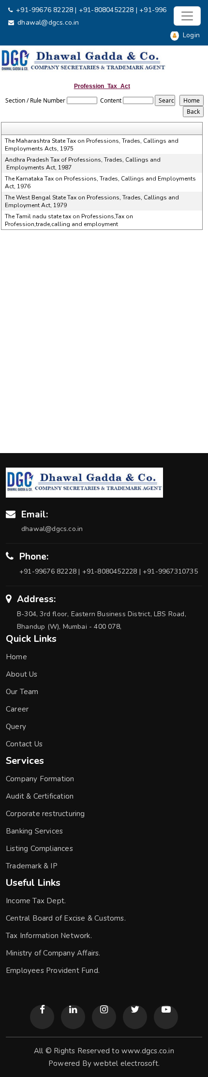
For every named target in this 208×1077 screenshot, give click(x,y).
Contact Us (24, 744)
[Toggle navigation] (187, 16)
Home (16, 657)
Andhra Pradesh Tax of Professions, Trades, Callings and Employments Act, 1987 (83, 163)
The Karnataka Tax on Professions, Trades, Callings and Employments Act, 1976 (100, 182)
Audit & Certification (40, 796)
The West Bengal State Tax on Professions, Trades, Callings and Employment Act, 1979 (92, 201)
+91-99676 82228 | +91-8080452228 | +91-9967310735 (105, 10)
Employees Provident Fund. (53, 970)
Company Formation (40, 779)
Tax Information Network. (49, 935)
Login (190, 35)
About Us (22, 674)
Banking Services (34, 831)
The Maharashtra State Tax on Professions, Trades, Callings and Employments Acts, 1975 (91, 144)
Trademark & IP (32, 866)
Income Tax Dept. (36, 901)
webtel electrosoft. (126, 1063)
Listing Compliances (39, 848)
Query (16, 726)
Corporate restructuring (45, 814)
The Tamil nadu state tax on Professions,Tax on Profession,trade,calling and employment (69, 220)
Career (17, 709)
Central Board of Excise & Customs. (66, 918)
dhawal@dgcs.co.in (48, 22)
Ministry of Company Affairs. (53, 953)
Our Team (22, 692)
